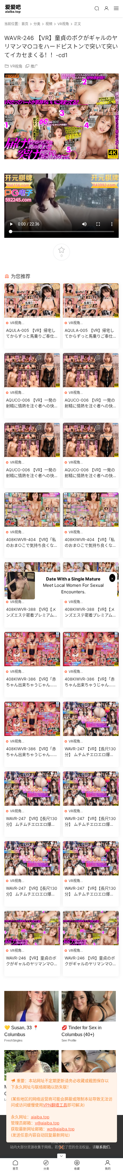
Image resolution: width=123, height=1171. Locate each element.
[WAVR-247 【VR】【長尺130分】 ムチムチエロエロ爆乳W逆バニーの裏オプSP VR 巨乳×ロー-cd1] (91, 858)
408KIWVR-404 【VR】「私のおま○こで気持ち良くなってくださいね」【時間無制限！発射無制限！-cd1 (90, 542)
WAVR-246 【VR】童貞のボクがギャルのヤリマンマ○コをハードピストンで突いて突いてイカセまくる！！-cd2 (32, 961)
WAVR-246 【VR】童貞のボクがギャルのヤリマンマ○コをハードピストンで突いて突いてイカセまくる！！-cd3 (91, 961)
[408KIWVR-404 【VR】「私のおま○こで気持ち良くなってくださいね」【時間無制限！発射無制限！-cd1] (91, 509)
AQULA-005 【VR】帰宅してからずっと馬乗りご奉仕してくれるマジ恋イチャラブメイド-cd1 (91, 333)
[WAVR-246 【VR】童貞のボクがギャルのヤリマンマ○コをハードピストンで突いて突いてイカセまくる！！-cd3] (91, 928)
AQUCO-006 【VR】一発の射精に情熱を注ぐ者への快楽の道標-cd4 (32, 403)
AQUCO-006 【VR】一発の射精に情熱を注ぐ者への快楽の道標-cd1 (91, 403)
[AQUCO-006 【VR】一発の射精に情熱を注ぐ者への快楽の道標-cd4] (32, 370)
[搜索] (96, 8)
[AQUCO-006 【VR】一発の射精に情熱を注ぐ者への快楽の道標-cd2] (32, 440)
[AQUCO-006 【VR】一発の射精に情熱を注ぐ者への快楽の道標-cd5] (91, 440)
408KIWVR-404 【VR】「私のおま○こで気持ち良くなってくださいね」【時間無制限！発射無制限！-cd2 (32, 542)
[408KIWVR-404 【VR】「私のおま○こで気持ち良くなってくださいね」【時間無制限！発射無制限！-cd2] (32, 509)
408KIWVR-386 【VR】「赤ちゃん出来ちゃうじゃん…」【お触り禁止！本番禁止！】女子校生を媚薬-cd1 (91, 682)
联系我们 (103, 1147)
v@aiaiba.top (47, 1122)
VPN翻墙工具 (55, 1104)
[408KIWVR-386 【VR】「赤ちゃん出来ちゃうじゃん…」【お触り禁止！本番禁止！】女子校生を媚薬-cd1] (91, 649)
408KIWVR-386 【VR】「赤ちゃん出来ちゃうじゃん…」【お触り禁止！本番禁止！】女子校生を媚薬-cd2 (32, 751)
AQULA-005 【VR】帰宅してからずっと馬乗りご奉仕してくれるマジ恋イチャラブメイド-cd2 (32, 333)
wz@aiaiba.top (61, 1128)
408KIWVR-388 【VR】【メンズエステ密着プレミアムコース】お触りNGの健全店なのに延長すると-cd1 (90, 612)
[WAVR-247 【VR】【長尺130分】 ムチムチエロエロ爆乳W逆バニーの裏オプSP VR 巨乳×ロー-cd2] (32, 858)
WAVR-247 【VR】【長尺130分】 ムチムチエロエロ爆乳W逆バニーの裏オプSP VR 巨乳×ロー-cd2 (32, 891)
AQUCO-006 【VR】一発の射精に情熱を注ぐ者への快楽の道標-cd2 (32, 472)
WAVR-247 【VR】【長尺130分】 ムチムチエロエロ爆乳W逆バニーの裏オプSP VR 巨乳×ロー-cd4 (91, 751)
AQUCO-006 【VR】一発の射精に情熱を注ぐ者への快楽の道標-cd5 (91, 472)
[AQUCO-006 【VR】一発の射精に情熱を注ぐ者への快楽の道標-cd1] (91, 370)
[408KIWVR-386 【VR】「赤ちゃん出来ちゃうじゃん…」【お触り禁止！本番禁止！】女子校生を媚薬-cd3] (32, 649)
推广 (34, 66)
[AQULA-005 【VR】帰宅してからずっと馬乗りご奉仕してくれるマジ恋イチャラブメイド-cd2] (32, 300)
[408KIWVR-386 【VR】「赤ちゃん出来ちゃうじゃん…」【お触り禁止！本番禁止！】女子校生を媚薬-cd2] (32, 719)
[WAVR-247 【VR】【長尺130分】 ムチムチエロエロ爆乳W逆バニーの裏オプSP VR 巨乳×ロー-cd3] (91, 788)
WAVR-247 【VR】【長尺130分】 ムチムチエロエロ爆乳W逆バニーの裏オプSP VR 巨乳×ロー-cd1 (91, 891)
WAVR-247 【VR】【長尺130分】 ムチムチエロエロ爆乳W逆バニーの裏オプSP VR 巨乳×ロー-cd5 (32, 821)
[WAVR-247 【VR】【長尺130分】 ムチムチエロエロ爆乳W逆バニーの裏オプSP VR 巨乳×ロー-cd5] (32, 788)
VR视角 (16, 66)
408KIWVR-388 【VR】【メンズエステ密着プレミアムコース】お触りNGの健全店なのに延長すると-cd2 (32, 612)
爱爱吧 (12, 8)
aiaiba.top (40, 1116)
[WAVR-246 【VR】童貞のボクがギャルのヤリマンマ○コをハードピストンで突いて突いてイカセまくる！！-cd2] (32, 928)
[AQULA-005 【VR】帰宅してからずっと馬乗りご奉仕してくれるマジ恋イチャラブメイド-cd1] (91, 300)
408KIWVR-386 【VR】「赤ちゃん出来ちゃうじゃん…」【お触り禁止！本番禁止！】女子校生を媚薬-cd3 (32, 682)
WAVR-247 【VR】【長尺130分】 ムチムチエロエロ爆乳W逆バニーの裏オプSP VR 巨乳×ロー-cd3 (91, 821)
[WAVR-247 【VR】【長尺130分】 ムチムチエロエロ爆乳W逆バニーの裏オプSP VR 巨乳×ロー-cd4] (91, 719)
